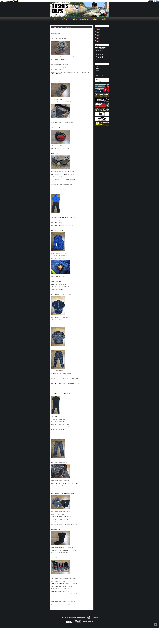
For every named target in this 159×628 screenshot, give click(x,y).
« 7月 (98, 60)
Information (104, 19)
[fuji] (85, 622)
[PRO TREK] (88, 618)
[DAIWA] (64, 618)
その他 (97, 68)
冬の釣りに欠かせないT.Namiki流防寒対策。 (62, 27)
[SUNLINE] (72, 618)
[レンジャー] (77, 622)
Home (55, 19)
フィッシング (85, 29)
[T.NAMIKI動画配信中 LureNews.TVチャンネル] (102, 125)
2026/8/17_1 (98, 32)
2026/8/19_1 (98, 29)
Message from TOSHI (84, 19)
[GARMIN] (95, 618)
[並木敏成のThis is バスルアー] (102, 92)
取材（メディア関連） (100, 75)
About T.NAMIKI (65, 19)
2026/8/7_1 (98, 38)
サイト (55, 276)
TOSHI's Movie (94, 19)
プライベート (90, 29)
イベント (97, 70)
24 (96, 57)
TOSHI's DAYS (75, 19)
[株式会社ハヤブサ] (81, 618)
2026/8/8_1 (98, 35)
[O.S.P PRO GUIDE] (102, 97)
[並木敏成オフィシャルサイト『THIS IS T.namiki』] (10, 1)
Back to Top (155, 624)
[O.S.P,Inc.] (90, 622)
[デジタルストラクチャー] (69, 622)
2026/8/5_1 (98, 41)
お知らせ (81, 29)
